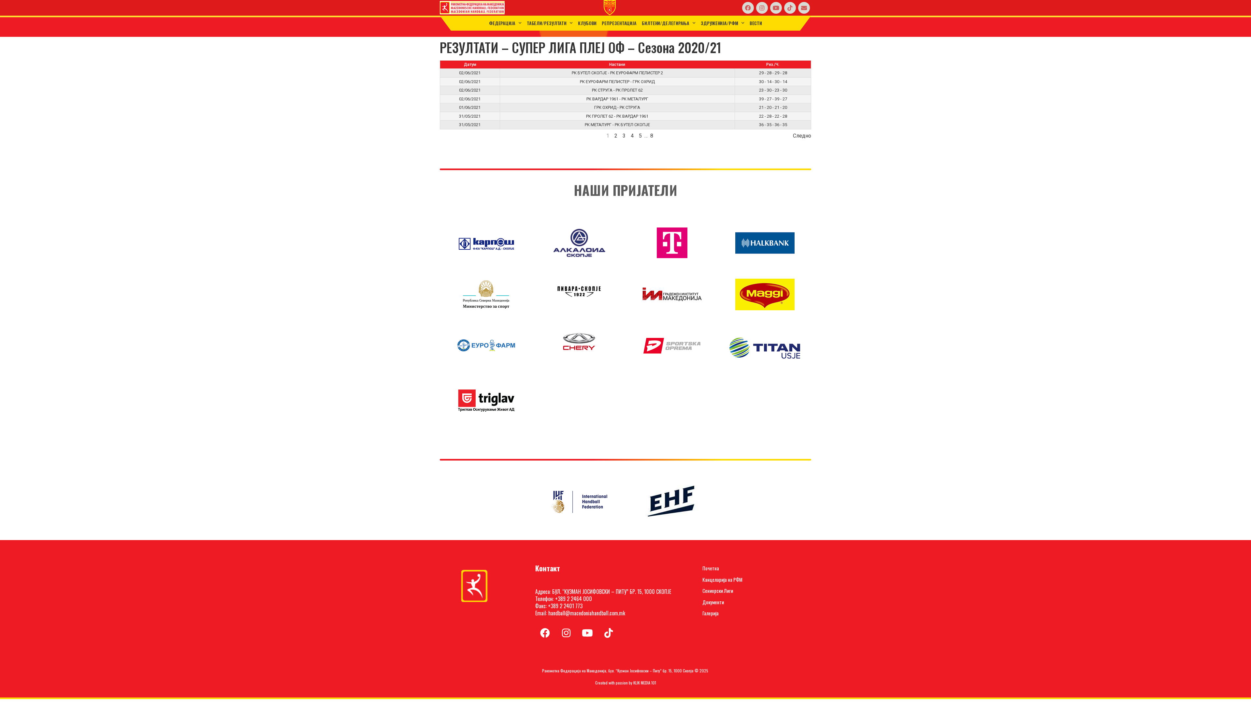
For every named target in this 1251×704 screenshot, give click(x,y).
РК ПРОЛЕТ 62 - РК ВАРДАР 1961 (617, 116)
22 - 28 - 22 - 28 (773, 116)
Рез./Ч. (772, 64)
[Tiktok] (790, 8)
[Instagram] (762, 8)
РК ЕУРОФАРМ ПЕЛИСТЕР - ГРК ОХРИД (617, 81)
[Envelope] (804, 8)
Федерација (502, 23)
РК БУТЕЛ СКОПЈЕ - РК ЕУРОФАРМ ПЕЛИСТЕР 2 (617, 72)
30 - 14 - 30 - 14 (773, 81)
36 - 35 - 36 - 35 (773, 124)
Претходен (453, 136)
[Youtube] (776, 8)
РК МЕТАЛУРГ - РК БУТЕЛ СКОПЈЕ (617, 124)
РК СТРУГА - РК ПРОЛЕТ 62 (617, 90)
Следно (802, 136)
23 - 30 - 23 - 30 (773, 90)
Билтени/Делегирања (665, 23)
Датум (470, 64)
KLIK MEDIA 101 (644, 682)
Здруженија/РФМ (719, 23)
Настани (617, 64)
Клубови (587, 23)
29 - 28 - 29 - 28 (773, 72)
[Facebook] (748, 8)
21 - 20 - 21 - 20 (773, 107)
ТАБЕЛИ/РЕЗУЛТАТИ (547, 23)
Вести (756, 23)
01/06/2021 (470, 107)
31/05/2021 (470, 116)
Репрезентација (619, 23)
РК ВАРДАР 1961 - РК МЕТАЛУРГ (617, 98)
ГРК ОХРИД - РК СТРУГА (617, 107)
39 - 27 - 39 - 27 (773, 98)
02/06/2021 (470, 72)
